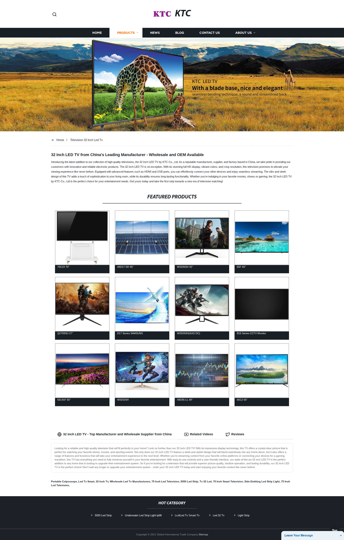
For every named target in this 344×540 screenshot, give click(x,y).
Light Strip (243, 515)
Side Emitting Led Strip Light (262, 481)
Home (97, 32)
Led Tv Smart (86, 481)
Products (126, 32)
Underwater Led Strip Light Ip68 (143, 515)
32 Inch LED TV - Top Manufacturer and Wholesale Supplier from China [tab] (117, 434)
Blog (179, 32)
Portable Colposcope (64, 481)
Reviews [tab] (237, 434)
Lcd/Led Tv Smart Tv (187, 515)
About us (243, 32)
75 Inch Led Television (165, 481)
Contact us (209, 32)
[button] (54, 14)
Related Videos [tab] (201, 434)
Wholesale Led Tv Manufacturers (130, 481)
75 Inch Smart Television (228, 481)
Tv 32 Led (206, 481)
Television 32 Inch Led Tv (86, 140)
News (155, 32)
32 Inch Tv (102, 481)
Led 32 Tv (218, 515)
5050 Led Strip (189, 481)
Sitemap (203, 534)
